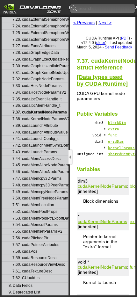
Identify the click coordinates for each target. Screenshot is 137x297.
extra (113, 129)
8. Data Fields (20, 286)
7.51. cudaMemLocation (33, 205)
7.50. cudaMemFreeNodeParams (40, 198)
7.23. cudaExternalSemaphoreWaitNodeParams (40, 20)
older (100, 42)
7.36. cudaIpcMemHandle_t (36, 106)
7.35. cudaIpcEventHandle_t (36, 99)
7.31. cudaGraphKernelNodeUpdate (40, 73)
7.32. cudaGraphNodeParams (38, 79)
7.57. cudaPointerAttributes (35, 245)
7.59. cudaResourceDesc (34, 258)
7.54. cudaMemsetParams (35, 225)
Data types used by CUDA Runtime (101, 80)
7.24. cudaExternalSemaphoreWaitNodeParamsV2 (40, 26)
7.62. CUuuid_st (26, 278)
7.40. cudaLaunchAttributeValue (40, 132)
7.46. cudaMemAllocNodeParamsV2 (40, 172)
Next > (105, 22)
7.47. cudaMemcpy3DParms (36, 179)
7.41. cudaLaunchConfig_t (35, 139)
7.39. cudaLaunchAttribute (35, 126)
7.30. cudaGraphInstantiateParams (40, 66)
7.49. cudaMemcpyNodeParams (40, 192)
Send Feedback (118, 47)
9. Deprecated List (24, 292)
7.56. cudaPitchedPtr (30, 238)
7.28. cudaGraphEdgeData (35, 53)
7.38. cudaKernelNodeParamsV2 (40, 119)
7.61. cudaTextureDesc (32, 271)
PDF (125, 38)
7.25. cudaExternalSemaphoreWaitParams (40, 33)
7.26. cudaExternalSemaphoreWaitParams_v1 (40, 40)
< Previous (84, 22)
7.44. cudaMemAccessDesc (36, 159)
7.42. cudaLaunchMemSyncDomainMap (40, 145)
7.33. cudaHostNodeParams (36, 86)
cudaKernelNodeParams (102, 186)
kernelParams (121, 148)
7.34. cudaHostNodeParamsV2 (39, 93)
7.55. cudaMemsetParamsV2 (37, 231)
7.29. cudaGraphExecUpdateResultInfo (40, 59)
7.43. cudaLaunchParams (34, 152)
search (74, 8)
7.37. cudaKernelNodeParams (39, 112)
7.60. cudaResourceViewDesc (38, 265)
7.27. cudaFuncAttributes (33, 46)
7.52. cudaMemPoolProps (34, 212)
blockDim (117, 123)
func (112, 135)
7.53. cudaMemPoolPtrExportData (40, 218)
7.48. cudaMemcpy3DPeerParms (40, 185)
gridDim (116, 142)
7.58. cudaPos (24, 252)
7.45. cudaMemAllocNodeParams (40, 165)
